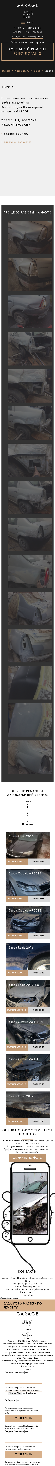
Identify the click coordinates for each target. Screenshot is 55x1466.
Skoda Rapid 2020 (21, 836)
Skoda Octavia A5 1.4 (23, 1059)
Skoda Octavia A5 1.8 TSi (26, 1022)
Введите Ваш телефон (16, 1372)
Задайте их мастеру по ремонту (23, 1305)
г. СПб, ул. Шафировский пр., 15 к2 (27, 37)
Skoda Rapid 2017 (21, 1096)
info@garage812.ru (31, 1286)
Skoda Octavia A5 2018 (25, 910)
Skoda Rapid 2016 (21, 947)
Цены (27, 1332)
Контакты (27, 1271)
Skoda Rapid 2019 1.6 (24, 985)
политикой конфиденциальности (28, 1364)
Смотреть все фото (16, 862)
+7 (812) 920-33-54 (27, 28)
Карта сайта (27, 1366)
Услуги (27, 1329)
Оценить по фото (27, 1158)
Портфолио (27, 1335)
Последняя (27, 824)
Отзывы (27, 1338)
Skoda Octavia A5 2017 (25, 873)
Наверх (27, 1369)
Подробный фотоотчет (16, 142)
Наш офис (27, 1295)
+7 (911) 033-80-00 (33, 32)
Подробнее (38, 862)
